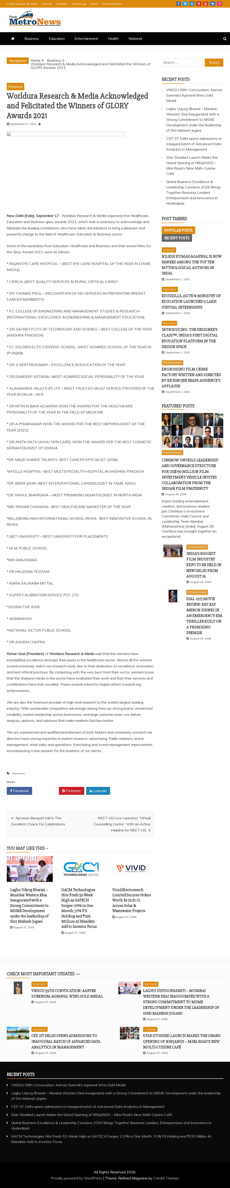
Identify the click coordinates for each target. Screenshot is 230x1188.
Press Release (112, 3)
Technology (78, 3)
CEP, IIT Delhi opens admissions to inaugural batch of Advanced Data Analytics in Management (194, 143)
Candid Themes (166, 1178)
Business (31, 38)
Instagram (219, 4)
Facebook (178, 4)
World (94, 3)
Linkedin (192, 4)
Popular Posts (178, 230)
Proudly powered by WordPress (77, 1178)
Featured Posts (178, 406)
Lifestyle (61, 3)
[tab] (178, 230)
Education (57, 38)
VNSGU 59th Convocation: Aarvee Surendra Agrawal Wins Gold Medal (194, 95)
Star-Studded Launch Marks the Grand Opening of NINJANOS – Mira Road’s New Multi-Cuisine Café (182, 1041)
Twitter (185, 4)
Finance (47, 3)
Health (113, 38)
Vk (212, 4)
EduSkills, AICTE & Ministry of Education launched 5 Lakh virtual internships (191, 301)
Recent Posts (177, 237)
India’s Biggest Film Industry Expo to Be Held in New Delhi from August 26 (203, 565)
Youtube (205, 4)
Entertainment (86, 38)
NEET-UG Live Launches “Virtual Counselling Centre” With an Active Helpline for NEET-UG (122, 824)
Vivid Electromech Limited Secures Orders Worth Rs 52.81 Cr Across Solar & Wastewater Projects (131, 900)
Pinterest (198, 4)
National (135, 38)
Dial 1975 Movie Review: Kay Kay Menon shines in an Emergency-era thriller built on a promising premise (204, 615)
